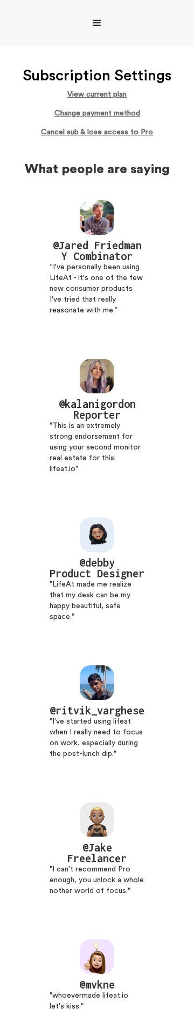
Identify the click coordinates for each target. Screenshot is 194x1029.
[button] (97, 23)
